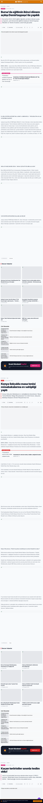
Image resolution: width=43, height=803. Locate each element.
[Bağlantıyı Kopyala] (32, 27)
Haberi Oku (15, 80)
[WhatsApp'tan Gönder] (30, 27)
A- (38, 27)
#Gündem (11, 258)
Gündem (8, 6)
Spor (7, 378)
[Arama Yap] (41, 2)
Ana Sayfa (3, 6)
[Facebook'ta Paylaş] (25, 27)
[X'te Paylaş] (27, 27)
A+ (41, 27)
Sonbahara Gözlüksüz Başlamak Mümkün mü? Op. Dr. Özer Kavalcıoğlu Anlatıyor (26, 77)
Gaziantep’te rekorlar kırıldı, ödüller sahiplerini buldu (27, 454)
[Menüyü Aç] (2, 1)
